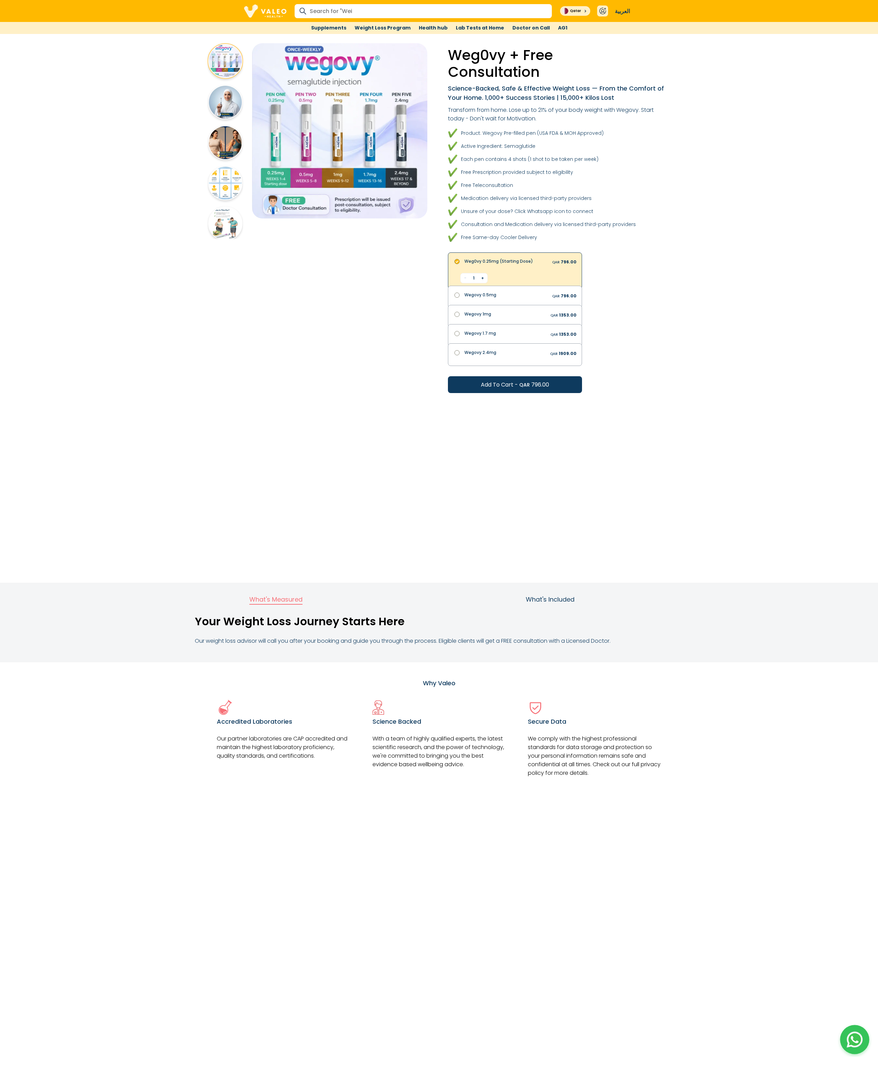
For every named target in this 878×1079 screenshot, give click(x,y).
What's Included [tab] (550, 599)
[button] (855, 1039)
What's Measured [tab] (275, 599)
